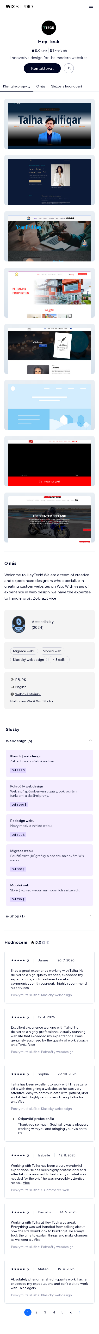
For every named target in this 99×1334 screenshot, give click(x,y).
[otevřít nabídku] (91, 6)
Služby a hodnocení (66, 86)
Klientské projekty (17, 86)
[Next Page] (79, 1312)
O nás (40, 86)
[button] (49, 124)
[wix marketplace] (19, 6)
